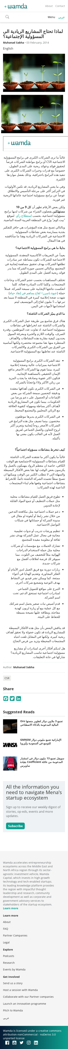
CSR (7, 678)
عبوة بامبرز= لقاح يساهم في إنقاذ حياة (33, 293)
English (8, 48)
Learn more (10, 908)
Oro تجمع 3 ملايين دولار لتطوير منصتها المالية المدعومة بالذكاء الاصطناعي (41, 723)
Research (9, 962)
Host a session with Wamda (20, 990)
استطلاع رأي (24, 216)
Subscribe (15, 826)
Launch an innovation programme (24, 1003)
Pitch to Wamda (13, 1010)
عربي (61, 17)
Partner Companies (15, 935)
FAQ (5, 928)
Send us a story (12, 983)
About (49, 6)
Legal (6, 942)
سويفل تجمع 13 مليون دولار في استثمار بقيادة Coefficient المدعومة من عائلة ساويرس (42, 762)
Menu (51, 17)
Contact (60, 6)
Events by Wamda (14, 969)
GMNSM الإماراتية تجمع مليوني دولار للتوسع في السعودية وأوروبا (40, 741)
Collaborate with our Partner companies (28, 996)
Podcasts (8, 956)
